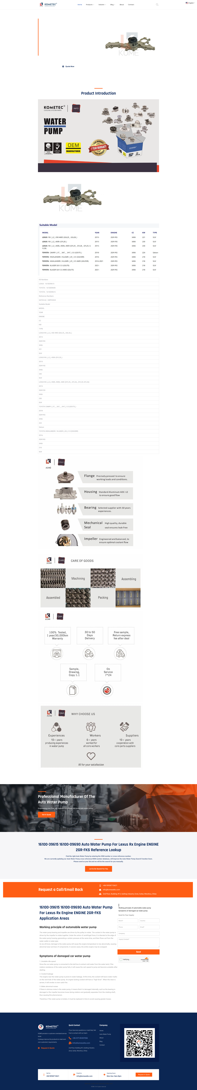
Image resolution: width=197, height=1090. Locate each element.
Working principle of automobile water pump (135, 908)
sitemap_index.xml (91, 1083)
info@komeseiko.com (84, 1076)
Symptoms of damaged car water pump (133, 911)
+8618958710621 (52, 1076)
